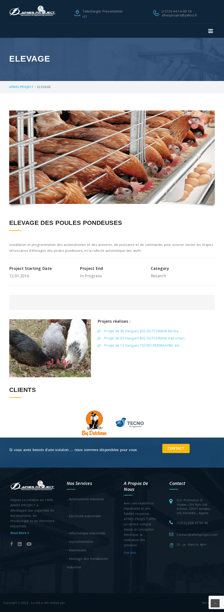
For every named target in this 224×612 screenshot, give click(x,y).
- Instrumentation (80, 541)
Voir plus (130, 552)
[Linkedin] (20, 544)
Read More (18, 533)
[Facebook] (11, 544)
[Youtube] (29, 544)
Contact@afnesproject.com (197, 534)
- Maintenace (76, 550)
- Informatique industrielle (86, 533)
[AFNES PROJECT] (32, 10)
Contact (176, 448)
